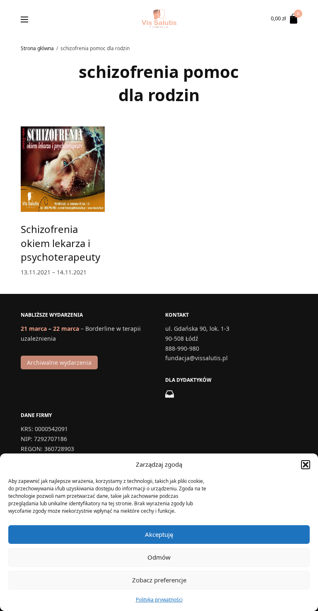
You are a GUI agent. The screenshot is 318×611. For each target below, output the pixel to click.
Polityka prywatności (159, 599)
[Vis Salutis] (159, 18)
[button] (305, 465)
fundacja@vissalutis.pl (196, 358)
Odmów (159, 557)
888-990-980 (182, 348)
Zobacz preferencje (159, 580)
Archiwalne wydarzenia (59, 362)
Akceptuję (159, 534)
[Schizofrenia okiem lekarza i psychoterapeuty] (63, 169)
